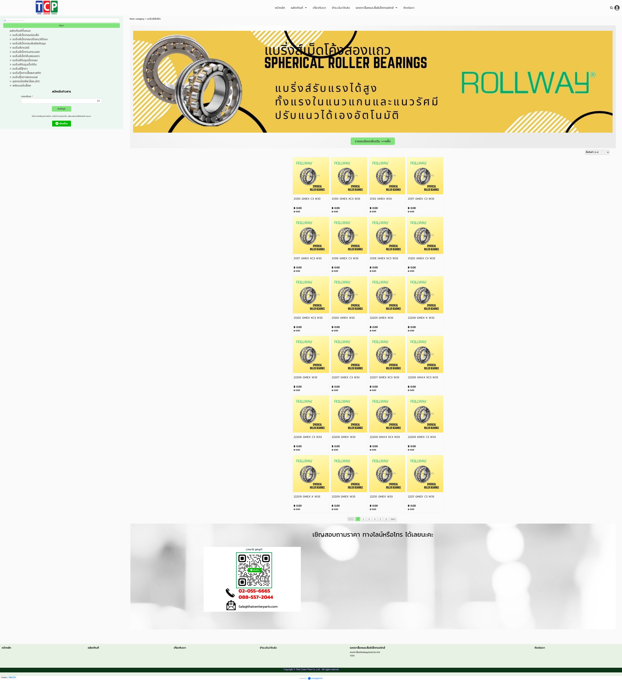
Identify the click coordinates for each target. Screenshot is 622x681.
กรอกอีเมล (27, 96)
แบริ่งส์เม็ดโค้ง (154, 19)
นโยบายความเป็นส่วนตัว (76, 116)
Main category (137, 19)
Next (393, 519)
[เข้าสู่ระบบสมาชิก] (617, 7)
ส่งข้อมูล (61, 108)
